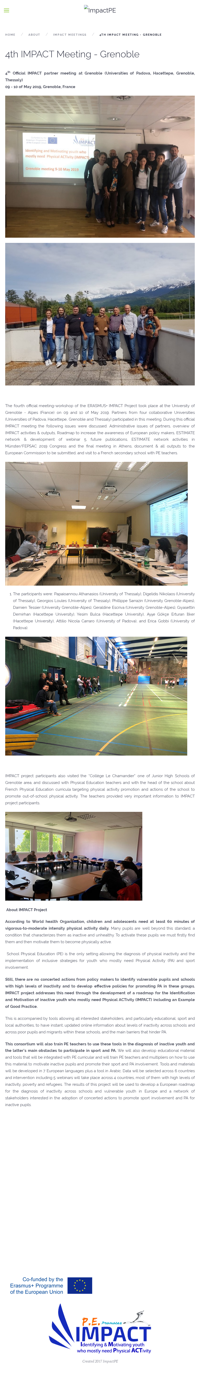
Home (10, 34)
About (34, 34)
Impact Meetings (70, 34)
